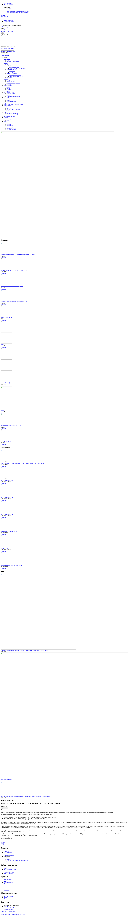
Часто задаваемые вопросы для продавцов (17, 12)
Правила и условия (8, 882)
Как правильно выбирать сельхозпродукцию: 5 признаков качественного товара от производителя (25, 796)
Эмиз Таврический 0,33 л (7, 514)
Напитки (6, 117)
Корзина (3, 53)
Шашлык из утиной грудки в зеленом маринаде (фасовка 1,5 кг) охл (18, 254)
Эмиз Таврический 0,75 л (7, 497)
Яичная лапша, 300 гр (6, 317)
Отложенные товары (9, 21)
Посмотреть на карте (9, 909)
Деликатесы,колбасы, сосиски (11, 122)
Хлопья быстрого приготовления (17, 68)
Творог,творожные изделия (13, 96)
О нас (5, 881)
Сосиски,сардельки (11, 126)
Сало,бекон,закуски (11, 128)
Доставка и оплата (8, 4)
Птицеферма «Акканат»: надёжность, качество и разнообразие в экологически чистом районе (24, 650)
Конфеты (9, 84)
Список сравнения (8, 20)
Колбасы (9, 124)
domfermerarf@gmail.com (10, 907)
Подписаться (4, 808)
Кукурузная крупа (14, 67)
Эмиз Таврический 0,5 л (7, 480)
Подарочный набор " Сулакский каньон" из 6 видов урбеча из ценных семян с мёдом (22, 463)
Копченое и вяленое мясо (13, 61)
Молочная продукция (9, 92)
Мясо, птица (7, 59)
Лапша (11, 72)
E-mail (2, 28)
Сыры (8, 95)
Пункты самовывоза (9, 5)
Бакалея (5, 63)
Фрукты (9, 89)
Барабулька (3, 344)
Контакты (9, 8)
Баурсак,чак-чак (11, 81)
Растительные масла (12, 73)
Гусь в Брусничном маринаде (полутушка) (11, 565)
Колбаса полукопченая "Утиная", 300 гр (11, 425)
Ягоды (8, 88)
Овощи (8, 87)
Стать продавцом (8, 3)
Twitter (2, 843)
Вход (5, 883)
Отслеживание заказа (6, 25)
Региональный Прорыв (6, 779)
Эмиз (8, 120)
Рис (10, 65)
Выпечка (9, 108)
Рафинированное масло (15, 75)
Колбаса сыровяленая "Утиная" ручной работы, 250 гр (14, 270)
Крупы (8, 64)
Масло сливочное (11, 93)
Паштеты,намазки (11, 129)
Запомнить (5, 34)
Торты (8, 80)
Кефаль (2, 410)
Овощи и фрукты (8, 85)
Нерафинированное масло (16, 76)
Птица (8, 60)
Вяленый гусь (4, 548)
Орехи (8, 91)
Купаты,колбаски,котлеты (13, 109)
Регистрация (7, 27)
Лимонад (9, 119)
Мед (5, 121)
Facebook (3, 841)
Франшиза (6, 1)
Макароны (12, 71)
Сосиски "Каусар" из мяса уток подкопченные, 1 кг (14, 301)
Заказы (5, 18)
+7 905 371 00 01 (8, 906)
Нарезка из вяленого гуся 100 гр (9, 531)
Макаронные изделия (12, 69)
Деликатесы (10, 125)
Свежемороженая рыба (12, 115)
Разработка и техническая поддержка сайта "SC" (13, 914)
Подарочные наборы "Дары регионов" (13, 104)
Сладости (6, 79)
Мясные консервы (11, 101)
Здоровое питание (8, 103)
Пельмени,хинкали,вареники (14, 107)
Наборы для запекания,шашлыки (15, 111)
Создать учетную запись (7, 31)
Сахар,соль (9, 77)
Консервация (7, 99)
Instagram (3, 842)
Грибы (8, 100)
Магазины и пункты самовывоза (12, 899)
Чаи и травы (7, 97)
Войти (2, 27)
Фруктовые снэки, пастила (13, 83)
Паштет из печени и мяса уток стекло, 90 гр (12, 286)
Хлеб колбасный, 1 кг (6, 441)
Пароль (2, 29)
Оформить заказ (5, 55)
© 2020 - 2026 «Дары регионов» (9, 911)
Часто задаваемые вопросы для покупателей (18, 11)
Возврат (9, 9)
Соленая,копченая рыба (12, 113)
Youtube (3, 845)
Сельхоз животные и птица (10, 116)
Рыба (5, 112)
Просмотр (3, 257)
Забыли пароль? (8, 29)
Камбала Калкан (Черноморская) (9, 382)
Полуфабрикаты (8, 105)
